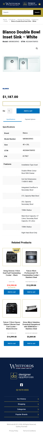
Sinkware (35, 19)
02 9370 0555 (22, 390)
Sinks (6, 21)
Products (12, 19)
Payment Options (30, 119)
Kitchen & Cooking (24, 19)
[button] (37, 48)
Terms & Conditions (29, 431)
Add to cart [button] (12, 292)
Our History (21, 399)
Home (5, 19)
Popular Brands (21, 414)
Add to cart (28, 111)
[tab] (12, 119)
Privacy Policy (13, 431)
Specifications (10, 119)
